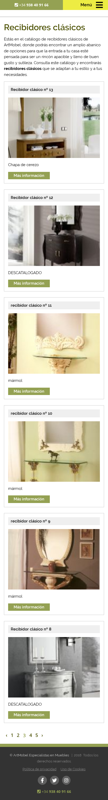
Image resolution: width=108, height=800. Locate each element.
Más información (29, 175)
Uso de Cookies (73, 769)
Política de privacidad (39, 769)
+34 (33, 4)
